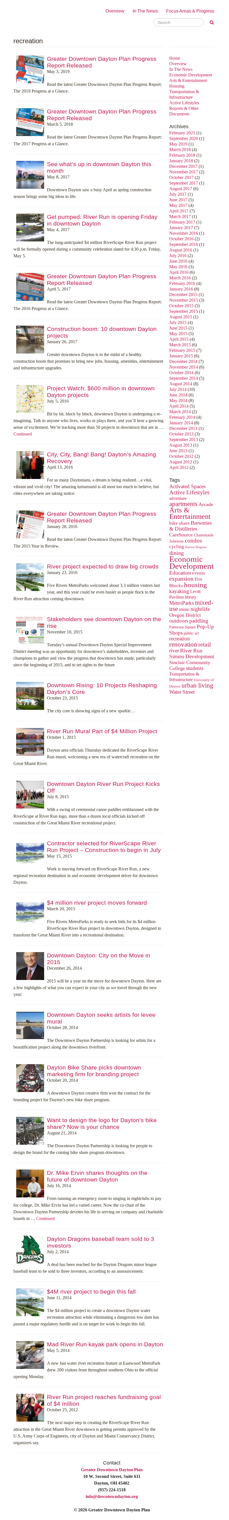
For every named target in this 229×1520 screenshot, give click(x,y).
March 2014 (180, 411)
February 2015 (182, 350)
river (174, 650)
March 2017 (180, 216)
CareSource (181, 535)
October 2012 (181, 456)
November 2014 (183, 367)
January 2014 (181, 422)
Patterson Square (182, 627)
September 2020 (183, 138)
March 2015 (180, 344)
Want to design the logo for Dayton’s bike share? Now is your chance (102, 1123)
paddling (198, 621)
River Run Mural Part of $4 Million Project (102, 731)
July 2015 (178, 322)
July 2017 (178, 194)
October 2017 (181, 177)
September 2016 (183, 244)
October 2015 (181, 305)
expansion (181, 579)
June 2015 (178, 328)
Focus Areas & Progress (190, 11)
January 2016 (181, 289)
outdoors (178, 621)
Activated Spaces (187, 486)
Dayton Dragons (195, 547)
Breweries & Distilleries (190, 526)
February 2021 (182, 132)
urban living (197, 685)
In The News (145, 11)
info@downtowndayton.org (112, 1496)
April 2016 (179, 272)
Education (180, 573)
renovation (183, 644)
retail (204, 644)
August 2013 (180, 445)
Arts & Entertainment (188, 80)
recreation (179, 639)
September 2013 (183, 439)
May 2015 (178, 333)
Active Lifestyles (184, 102)
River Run (191, 650)
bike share (179, 523)
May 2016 (178, 266)
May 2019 (178, 144)
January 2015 (181, 356)
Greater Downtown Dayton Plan (112, 1469)
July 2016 (178, 255)
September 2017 (183, 183)
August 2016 (180, 250)
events (198, 573)
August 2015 (180, 316)
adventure (178, 498)
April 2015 (179, 339)
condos (193, 540)
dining (176, 553)
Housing (176, 86)
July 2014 (178, 389)
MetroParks (181, 603)
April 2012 (179, 467)
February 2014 (182, 417)
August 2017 (180, 188)
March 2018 (180, 149)
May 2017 (178, 205)
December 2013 (183, 428)
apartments (183, 503)
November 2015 (183, 300)
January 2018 (181, 160)
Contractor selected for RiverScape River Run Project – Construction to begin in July (104, 846)
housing (195, 585)
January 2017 (181, 227)
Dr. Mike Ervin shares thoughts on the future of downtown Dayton (97, 1176)
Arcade (206, 504)
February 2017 (182, 222)
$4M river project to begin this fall (91, 1291)
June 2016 (178, 261)
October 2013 (181, 434)
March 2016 (180, 277)
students (194, 668)
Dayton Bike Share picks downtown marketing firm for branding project (94, 1070)
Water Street (182, 692)
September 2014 (183, 378)
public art (191, 633)
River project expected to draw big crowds (103, 566)
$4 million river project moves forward (97, 902)
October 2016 (181, 238)
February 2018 (182, 155)
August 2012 (180, 461)
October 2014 (181, 372)
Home (174, 58)
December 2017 (183, 166)
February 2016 (182, 283)
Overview (115, 11)
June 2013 (178, 450)
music (184, 609)
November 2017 (183, 172)
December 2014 (183, 361)
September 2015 (183, 311)
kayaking (179, 591)
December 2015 (183, 294)
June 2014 (178, 395)
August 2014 (180, 383)
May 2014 (178, 400)
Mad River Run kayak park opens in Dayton (105, 1344)
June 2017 (178, 199)
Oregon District (185, 615)
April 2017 (179, 211)
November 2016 (183, 233)
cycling (176, 546)
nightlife (200, 609)
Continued (22, 434)
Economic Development (190, 74)
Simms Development (191, 656)
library (190, 597)
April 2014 (179, 406)
